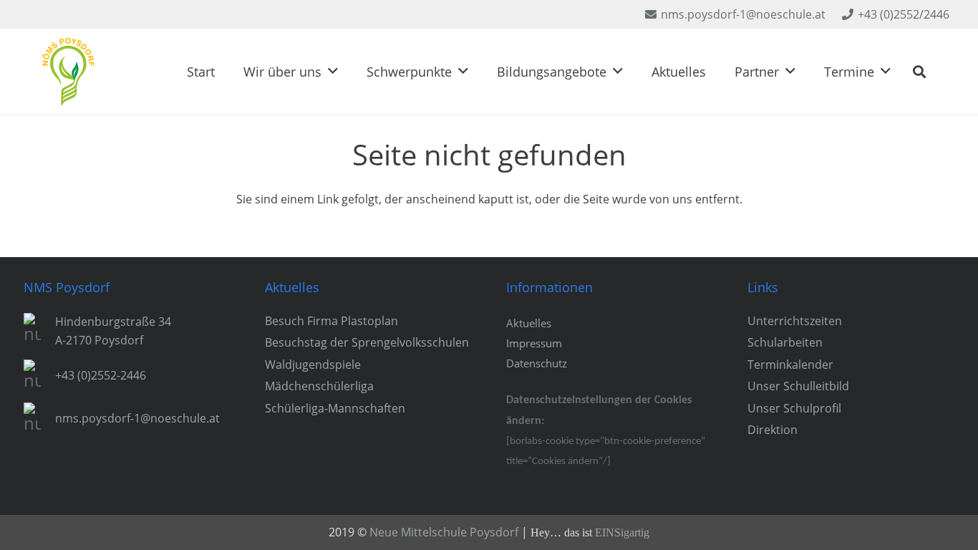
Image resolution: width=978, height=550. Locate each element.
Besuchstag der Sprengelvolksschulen (367, 342)
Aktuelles (528, 323)
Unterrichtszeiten (794, 321)
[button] (333, 71)
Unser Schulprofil (794, 408)
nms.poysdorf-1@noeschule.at (137, 418)
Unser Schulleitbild (798, 386)
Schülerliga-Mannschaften (335, 408)
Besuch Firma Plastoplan (331, 321)
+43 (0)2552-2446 (100, 375)
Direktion (772, 430)
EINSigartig (622, 532)
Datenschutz (536, 363)
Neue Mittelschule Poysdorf (443, 532)
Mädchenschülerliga (319, 386)
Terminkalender (790, 364)
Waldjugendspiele (313, 364)
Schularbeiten (785, 342)
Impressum (534, 343)
